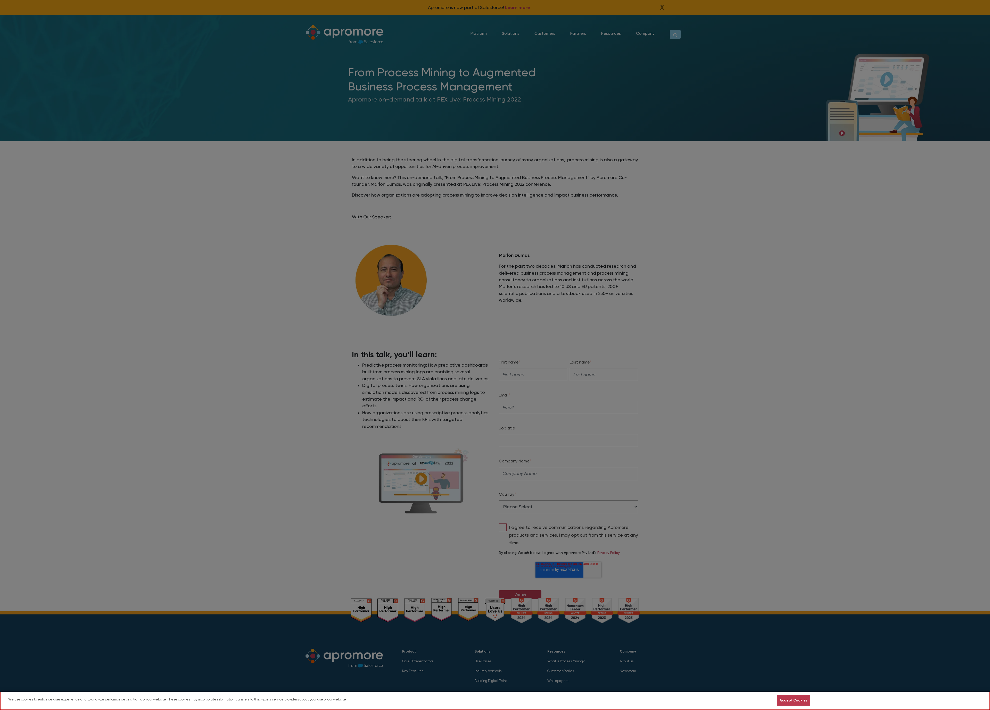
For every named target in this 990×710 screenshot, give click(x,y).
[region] (495, 701)
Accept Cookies (793, 700)
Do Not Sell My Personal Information (742, 700)
